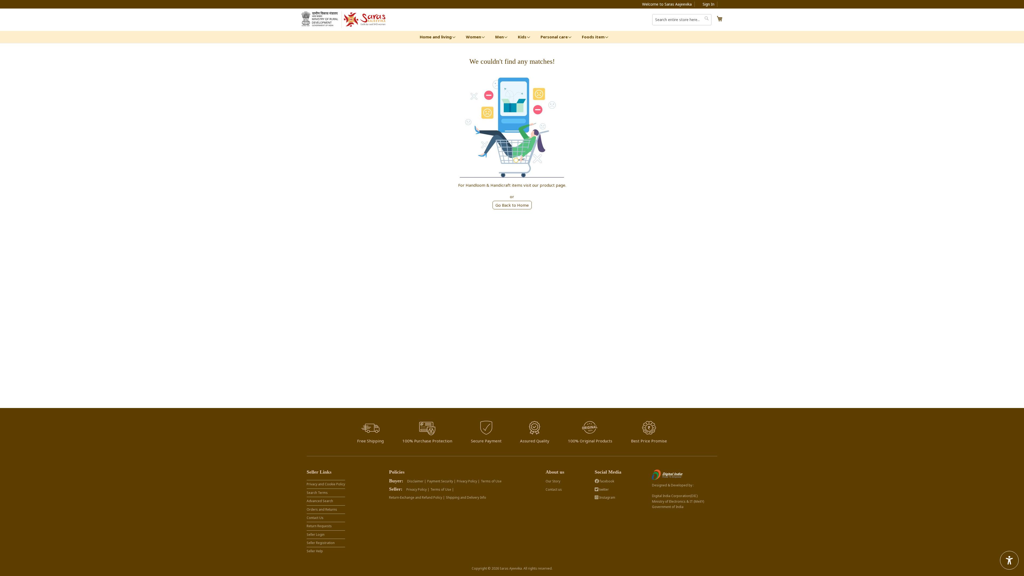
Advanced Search (320, 501)
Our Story (553, 481)
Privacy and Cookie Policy (326, 484)
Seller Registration (321, 543)
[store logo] (365, 20)
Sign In (708, 4)
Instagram (606, 497)
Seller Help (315, 551)
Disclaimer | (416, 481)
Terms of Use (491, 481)
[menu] (512, 37)
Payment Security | (441, 481)
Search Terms (317, 492)
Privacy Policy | (468, 481)
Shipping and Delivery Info (466, 497)
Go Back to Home (512, 205)
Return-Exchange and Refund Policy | (417, 497)
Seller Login (316, 534)
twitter (603, 489)
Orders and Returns (322, 509)
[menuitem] (435, 37)
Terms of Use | (442, 489)
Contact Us (315, 517)
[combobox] (681, 19)
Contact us (554, 489)
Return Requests (319, 526)
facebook (606, 481)
